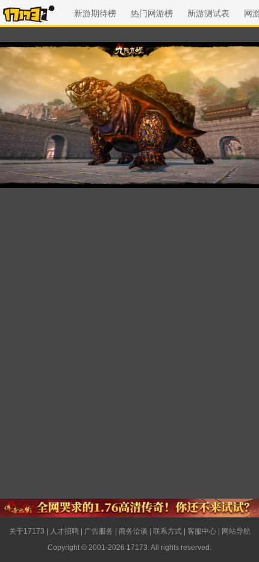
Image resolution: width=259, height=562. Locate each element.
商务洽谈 (133, 531)
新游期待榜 (95, 13)
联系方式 (167, 531)
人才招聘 (64, 531)
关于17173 (27, 531)
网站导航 (236, 531)
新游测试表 (208, 13)
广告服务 (98, 531)
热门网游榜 (152, 13)
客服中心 (201, 531)
